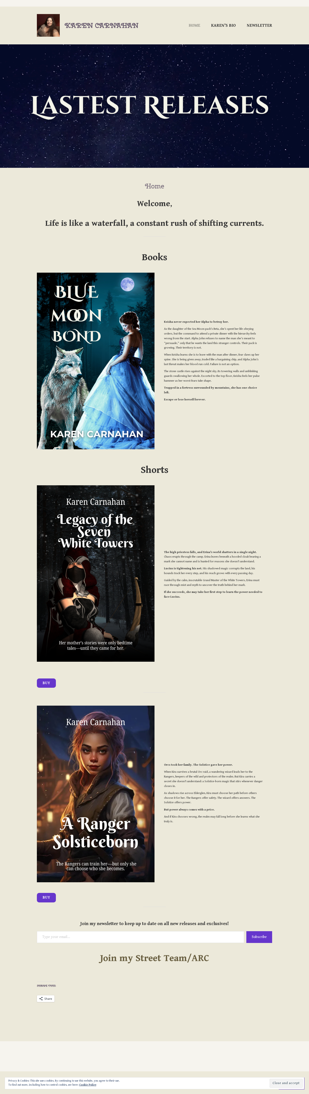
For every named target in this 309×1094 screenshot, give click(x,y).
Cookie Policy (87, 1084)
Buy (46, 683)
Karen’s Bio (223, 25)
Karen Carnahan (101, 25)
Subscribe (259, 937)
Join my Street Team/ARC (154, 958)
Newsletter (259, 25)
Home (194, 25)
